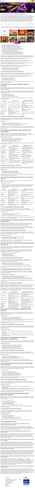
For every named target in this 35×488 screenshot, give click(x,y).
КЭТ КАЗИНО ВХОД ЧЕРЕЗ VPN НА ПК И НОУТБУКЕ (9, 50)
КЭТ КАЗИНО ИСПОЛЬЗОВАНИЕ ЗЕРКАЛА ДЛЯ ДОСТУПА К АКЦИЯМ (12, 54)
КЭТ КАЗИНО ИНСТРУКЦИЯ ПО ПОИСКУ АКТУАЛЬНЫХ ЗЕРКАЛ (11, 47)
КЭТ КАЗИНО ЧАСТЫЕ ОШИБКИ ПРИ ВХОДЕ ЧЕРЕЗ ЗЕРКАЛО (11, 51)
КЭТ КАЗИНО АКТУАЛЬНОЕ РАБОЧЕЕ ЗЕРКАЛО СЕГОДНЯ (10, 45)
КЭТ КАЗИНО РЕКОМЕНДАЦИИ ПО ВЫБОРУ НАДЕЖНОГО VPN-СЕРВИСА (13, 52)
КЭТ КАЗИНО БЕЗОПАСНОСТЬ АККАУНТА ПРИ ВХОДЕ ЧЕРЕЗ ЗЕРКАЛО (12, 53)
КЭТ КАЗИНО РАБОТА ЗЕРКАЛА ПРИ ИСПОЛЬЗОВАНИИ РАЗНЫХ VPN (12, 49)
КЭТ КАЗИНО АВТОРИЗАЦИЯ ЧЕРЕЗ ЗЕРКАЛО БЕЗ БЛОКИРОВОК (11, 46)
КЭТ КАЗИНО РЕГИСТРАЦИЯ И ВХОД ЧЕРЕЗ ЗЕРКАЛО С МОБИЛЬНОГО (12, 48)
